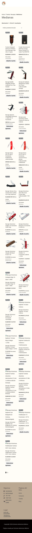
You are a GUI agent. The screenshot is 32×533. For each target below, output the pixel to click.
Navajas (13, 14)
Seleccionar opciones (9, 127)
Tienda (8, 14)
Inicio (3, 14)
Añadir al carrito (10, 61)
